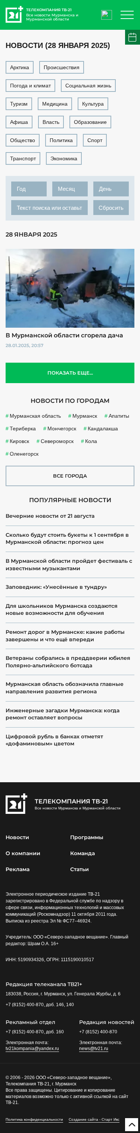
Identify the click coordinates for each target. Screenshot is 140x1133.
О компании (23, 853)
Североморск (57, 441)
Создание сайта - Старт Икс (94, 1119)
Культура (93, 104)
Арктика (19, 67)
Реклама (17, 869)
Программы (86, 837)
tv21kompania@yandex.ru (32, 1048)
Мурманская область (35, 415)
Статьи (79, 869)
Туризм (19, 104)
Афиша (19, 122)
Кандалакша (103, 428)
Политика (61, 140)
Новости (17, 837)
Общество (22, 140)
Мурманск (84, 415)
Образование (90, 122)
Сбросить (111, 208)
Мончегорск (61, 428)
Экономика (63, 158)
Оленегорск (24, 453)
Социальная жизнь (88, 86)
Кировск (19, 441)
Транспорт (23, 158)
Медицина (55, 104)
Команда (82, 853)
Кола (91, 441)
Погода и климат (30, 86)
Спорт (94, 140)
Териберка (23, 428)
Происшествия (62, 67)
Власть (51, 122)
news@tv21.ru (93, 1048)
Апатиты (119, 415)
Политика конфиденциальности (34, 1119)
